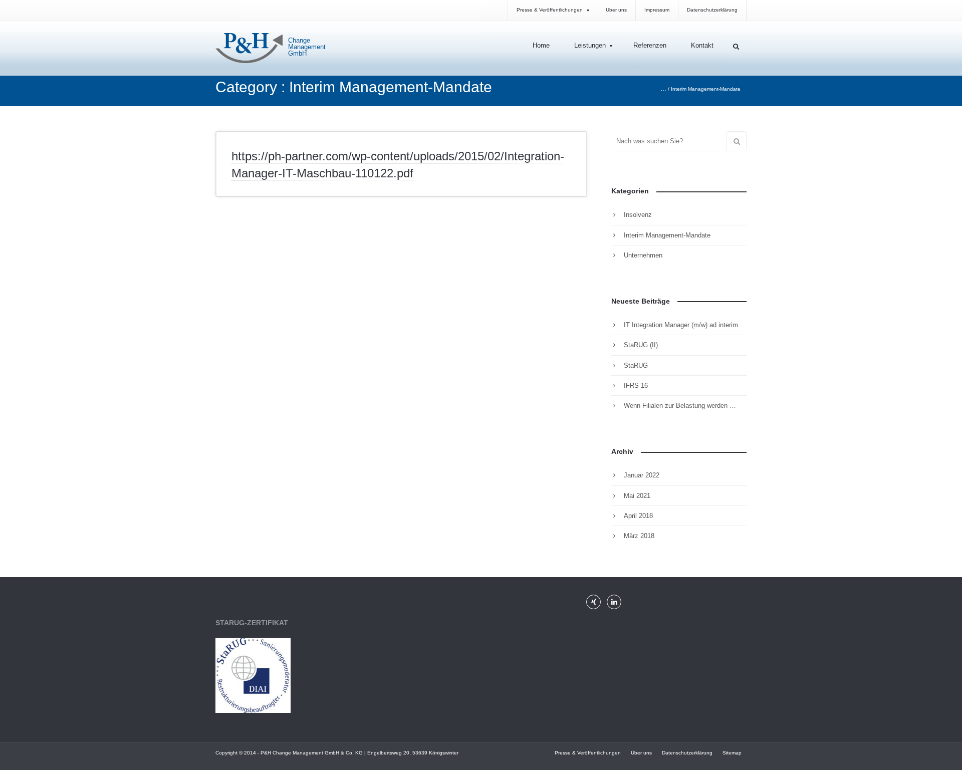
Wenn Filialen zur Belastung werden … (680, 405)
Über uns (641, 752)
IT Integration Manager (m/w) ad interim (681, 325)
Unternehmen (643, 255)
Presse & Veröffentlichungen (588, 752)
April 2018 (638, 516)
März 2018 (639, 536)
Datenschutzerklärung (687, 752)
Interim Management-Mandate (667, 235)
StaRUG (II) (641, 345)
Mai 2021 (637, 495)
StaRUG (636, 365)
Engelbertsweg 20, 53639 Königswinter (412, 752)
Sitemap (732, 752)
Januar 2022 (641, 475)
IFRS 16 (636, 385)
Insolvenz (638, 214)
